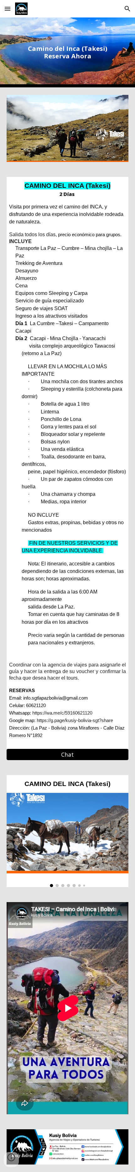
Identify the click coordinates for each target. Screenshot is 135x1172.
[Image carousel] (68, 840)
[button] (7, 8)
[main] (68, 52)
